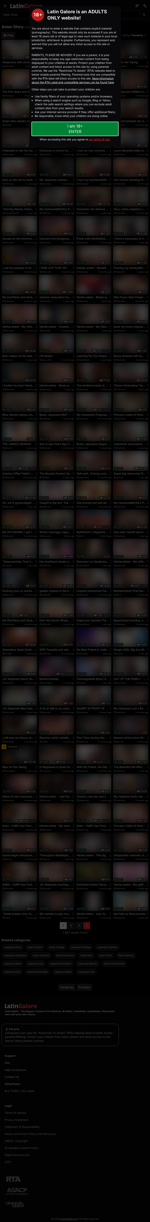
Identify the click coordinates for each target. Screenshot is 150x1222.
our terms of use (99, 139)
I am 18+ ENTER (75, 129)
